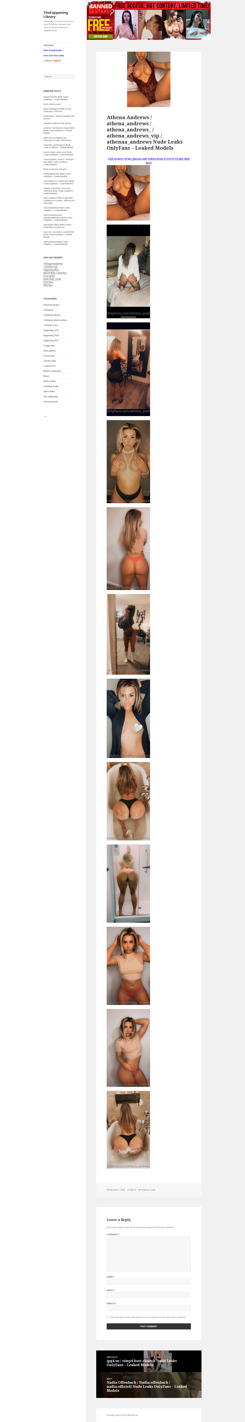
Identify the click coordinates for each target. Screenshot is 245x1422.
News (46, 376)
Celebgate (48, 309)
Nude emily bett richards (55, 169)
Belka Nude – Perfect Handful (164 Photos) (59, 117)
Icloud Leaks (50, 360)
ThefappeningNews (53, 263)
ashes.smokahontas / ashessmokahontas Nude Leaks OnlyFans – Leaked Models (58, 217)
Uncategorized (51, 401)
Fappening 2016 (51, 335)
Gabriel (132, 1189)
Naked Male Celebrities (55, 272)
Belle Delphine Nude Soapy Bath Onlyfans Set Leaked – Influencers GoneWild (59, 200)
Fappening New (51, 269)
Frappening (49, 345)
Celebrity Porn (51, 325)
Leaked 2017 (50, 366)
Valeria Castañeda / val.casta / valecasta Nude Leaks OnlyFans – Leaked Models (59, 191)
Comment (113, 1234)
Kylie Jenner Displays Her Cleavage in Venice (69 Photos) (57, 138)
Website (111, 1303)
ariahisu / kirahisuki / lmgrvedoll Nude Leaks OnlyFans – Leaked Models (59, 130)
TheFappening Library (56, 14)
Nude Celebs (50, 381)
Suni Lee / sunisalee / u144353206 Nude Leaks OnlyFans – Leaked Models (59, 234)
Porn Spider (49, 275)
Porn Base (48, 282)
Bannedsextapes (51, 304)
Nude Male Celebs (52, 279)
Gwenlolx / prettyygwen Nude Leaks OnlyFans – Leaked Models (58, 146)
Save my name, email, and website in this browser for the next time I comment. (148, 1317)
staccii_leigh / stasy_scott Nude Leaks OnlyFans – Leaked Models (58, 153)
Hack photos (50, 350)
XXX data (48, 285)
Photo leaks (49, 391)
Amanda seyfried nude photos (57, 123)
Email (111, 1290)
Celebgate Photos (52, 315)
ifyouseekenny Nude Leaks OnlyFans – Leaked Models (56, 242)
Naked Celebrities (52, 371)
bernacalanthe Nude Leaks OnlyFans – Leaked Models (56, 98)
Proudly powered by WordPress (122, 1415)
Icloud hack (49, 355)
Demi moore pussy (52, 104)
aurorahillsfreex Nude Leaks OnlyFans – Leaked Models (57, 208)
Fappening (49, 45)
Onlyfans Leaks (51, 386)
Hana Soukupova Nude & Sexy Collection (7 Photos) (57, 110)
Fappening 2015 (51, 330)
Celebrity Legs (51, 266)
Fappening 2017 (51, 340)
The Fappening (51, 396)
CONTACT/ (52, 60)
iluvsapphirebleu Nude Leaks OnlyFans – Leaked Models (57, 174)
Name (111, 1276)
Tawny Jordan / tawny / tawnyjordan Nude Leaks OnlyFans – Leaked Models (59, 162)
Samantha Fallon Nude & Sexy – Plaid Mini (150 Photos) (58, 225)
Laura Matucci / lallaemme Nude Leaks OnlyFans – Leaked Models (59, 182)
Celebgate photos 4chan (55, 320)
